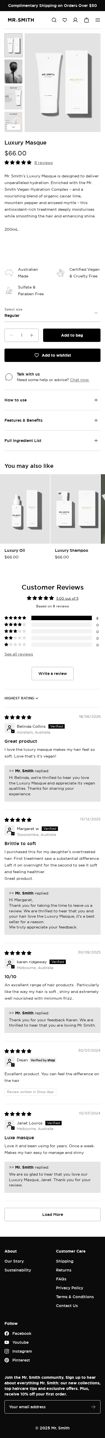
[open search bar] (54, 20)
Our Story (14, 1261)
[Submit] (93, 1407)
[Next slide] (13, 127)
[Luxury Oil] (25, 509)
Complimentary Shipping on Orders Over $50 (52, 5)
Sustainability (17, 1270)
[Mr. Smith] (21, 20)
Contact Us (67, 1305)
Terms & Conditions (75, 1297)
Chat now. (79, 379)
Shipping (64, 1261)
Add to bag (72, 335)
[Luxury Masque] (13, 45)
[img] (17, 717)
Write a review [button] (52, 673)
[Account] (75, 20)
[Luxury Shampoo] (75, 509)
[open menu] (98, 20)
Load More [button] (52, 1214)
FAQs (61, 1279)
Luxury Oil (14, 550)
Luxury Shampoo (71, 550)
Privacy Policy (69, 1288)
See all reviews (18, 654)
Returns (63, 1270)
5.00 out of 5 (67, 598)
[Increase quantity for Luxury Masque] (31, 335)
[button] (65, 20)
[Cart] (86, 20)
